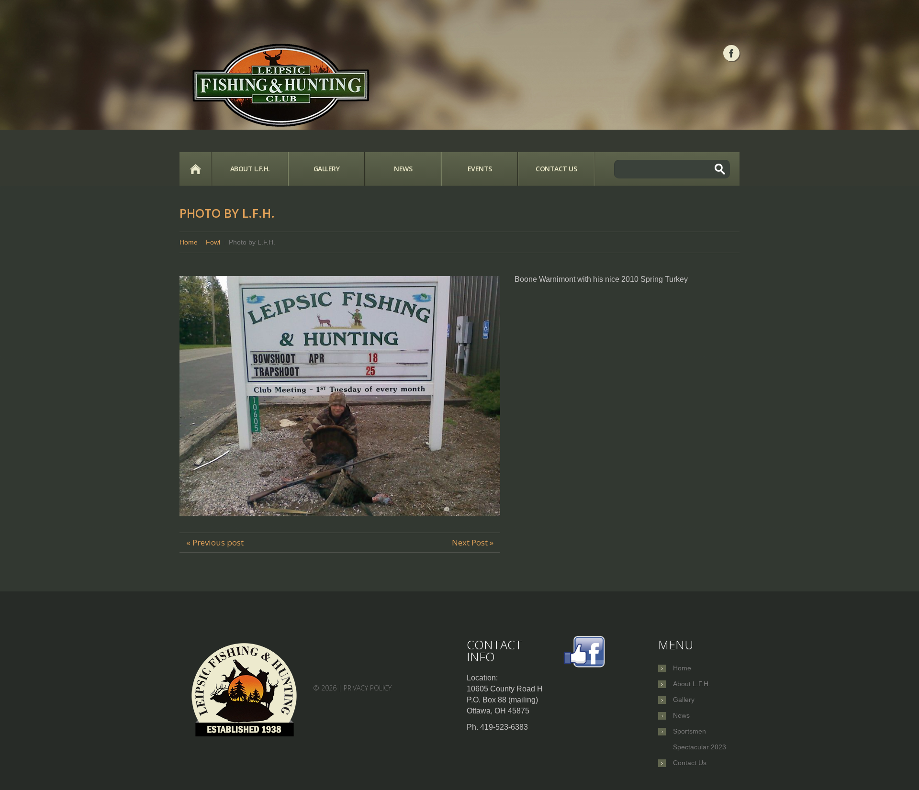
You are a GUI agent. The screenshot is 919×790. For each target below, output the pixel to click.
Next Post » (472, 542)
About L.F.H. (250, 168)
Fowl (213, 242)
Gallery (327, 168)
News (403, 168)
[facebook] (731, 53)
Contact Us (556, 168)
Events (480, 168)
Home (195, 169)
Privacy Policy (368, 687)
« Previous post (215, 542)
